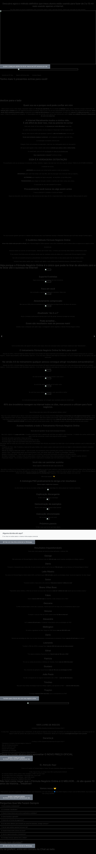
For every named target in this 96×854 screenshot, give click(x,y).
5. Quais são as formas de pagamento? (12, 820)
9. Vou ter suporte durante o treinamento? (13, 834)
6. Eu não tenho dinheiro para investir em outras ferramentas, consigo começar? (24, 823)
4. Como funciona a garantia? (9, 816)
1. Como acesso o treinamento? (10, 806)
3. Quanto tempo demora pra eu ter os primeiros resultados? (19, 813)
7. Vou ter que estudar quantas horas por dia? (14, 827)
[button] (2, 336)
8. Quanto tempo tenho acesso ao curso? (13, 830)
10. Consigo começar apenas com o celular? (14, 837)
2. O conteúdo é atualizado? (9, 809)
